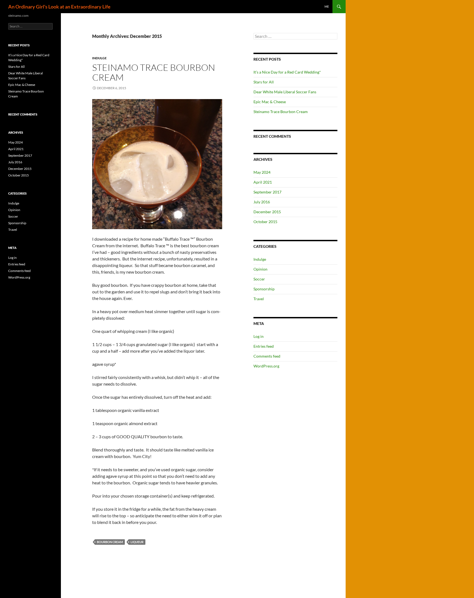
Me (327, 6)
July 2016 (261, 202)
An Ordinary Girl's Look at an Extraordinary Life (59, 7)
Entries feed (263, 346)
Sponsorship (264, 289)
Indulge (99, 58)
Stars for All (263, 82)
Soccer (259, 279)
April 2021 (262, 182)
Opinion (260, 269)
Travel (258, 298)
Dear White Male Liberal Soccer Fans (284, 91)
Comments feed (266, 356)
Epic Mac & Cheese (269, 101)
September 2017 (267, 192)
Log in (258, 336)
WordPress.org (266, 366)
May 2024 (261, 172)
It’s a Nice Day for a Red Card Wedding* (287, 72)
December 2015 (267, 211)
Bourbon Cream (110, 542)
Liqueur (137, 542)
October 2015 (265, 221)
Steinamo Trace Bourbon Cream (153, 72)
